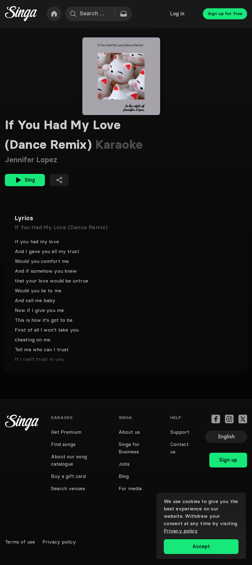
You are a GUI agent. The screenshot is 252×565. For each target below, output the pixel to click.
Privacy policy (181, 531)
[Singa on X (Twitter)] (242, 419)
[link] (54, 13)
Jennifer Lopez (31, 159)
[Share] (59, 180)
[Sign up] (228, 447)
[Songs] (123, 13)
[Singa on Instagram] (229, 419)
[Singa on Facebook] (215, 419)
